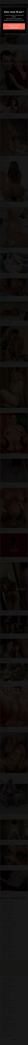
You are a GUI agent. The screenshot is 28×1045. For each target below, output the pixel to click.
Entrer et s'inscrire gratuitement (14, 26)
